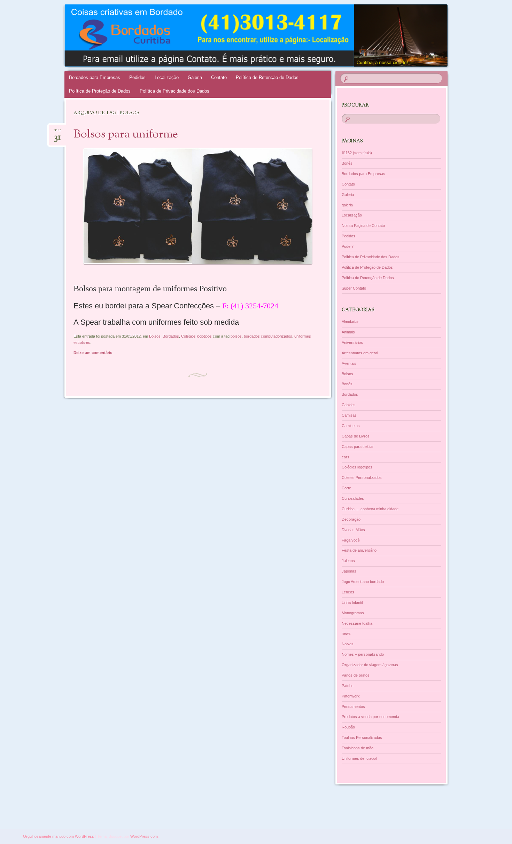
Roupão (348, 727)
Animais (348, 332)
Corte (346, 488)
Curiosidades (353, 498)
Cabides (349, 405)
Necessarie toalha (357, 623)
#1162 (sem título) (357, 153)
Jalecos (348, 561)
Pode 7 (348, 246)
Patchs (348, 686)
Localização (167, 77)
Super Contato (354, 288)
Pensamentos (353, 706)
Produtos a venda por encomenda (370, 717)
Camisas (349, 415)
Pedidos (137, 77)
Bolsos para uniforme (125, 134)
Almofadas (350, 322)
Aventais (349, 363)
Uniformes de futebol (359, 758)
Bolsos (155, 336)
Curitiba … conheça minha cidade (370, 509)
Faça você (351, 540)
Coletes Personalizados (362, 477)
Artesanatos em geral (360, 353)
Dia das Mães (353, 530)
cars (345, 457)
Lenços (348, 592)
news (346, 633)
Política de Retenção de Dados (267, 77)
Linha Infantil (352, 602)
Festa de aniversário (359, 550)
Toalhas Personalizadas (362, 737)
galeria (347, 205)
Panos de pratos (356, 675)
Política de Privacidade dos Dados (174, 91)
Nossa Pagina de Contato (363, 225)
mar (57, 132)
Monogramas (353, 613)
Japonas (349, 571)
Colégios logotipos (196, 336)
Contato (219, 77)
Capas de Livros (356, 436)
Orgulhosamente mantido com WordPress (58, 836)
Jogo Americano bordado (363, 581)
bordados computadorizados (268, 336)
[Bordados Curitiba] (269, 35)
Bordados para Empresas (94, 77)
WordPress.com (144, 836)
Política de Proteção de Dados (100, 91)
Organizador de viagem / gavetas (370, 665)
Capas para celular (358, 446)
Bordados (171, 336)
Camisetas (351, 426)
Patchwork (351, 696)
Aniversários (352, 342)
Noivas (348, 644)
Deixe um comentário (93, 352)
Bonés (347, 163)
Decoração (351, 519)
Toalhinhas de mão (357, 748)
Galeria (195, 77)
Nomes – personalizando (363, 654)
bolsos (236, 336)
